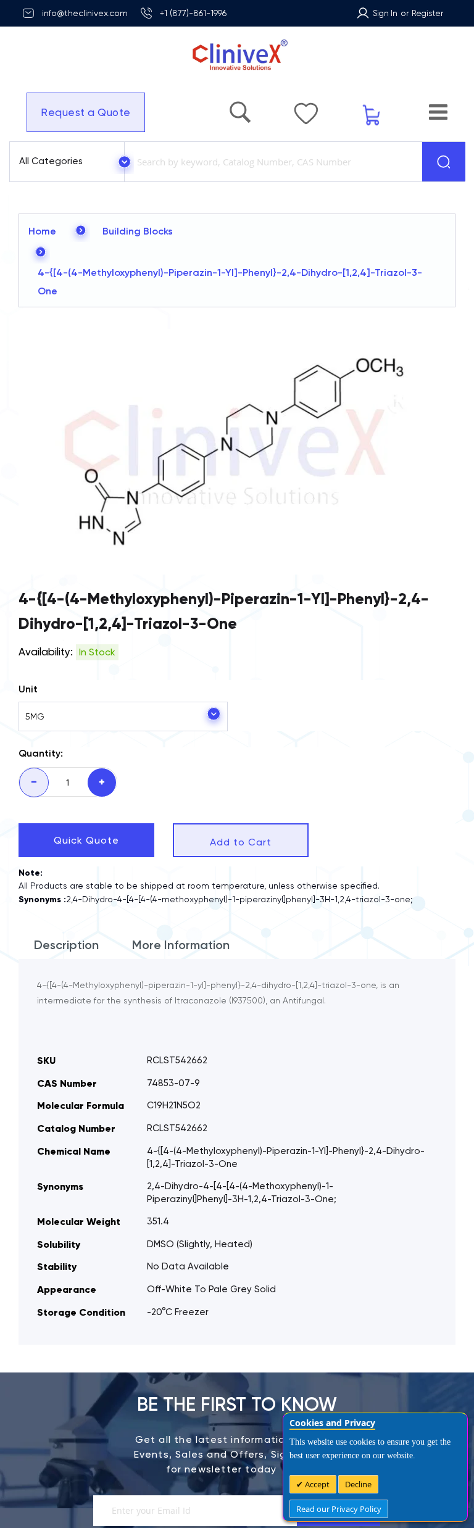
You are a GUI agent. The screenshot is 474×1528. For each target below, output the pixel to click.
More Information (181, 944)
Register (427, 13)
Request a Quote (80, 112)
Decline (358, 1484)
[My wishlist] (337, 107)
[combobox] (271, 161)
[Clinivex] (237, 55)
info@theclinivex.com (85, 13)
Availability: (46, 652)
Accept (316, 1484)
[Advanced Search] (283, 106)
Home (42, 231)
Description (66, 944)
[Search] (443, 161)
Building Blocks (137, 231)
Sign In (385, 13)
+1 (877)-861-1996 (193, 13)
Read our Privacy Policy (338, 1508)
